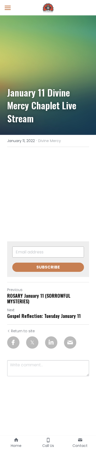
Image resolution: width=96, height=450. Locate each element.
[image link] (48, 7)
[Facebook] (13, 342)
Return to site (23, 331)
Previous (15, 289)
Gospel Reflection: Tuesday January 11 (44, 316)
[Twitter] (32, 342)
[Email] (70, 342)
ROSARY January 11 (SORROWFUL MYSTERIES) (38, 298)
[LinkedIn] (51, 342)
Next (11, 310)
